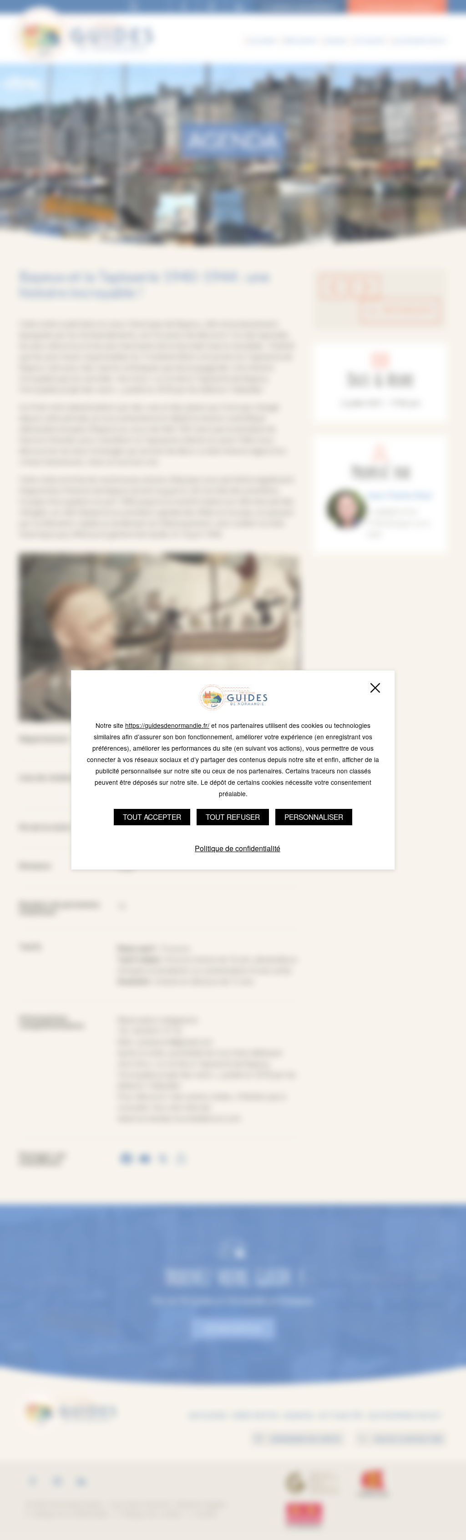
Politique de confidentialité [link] (237, 848)
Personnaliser (313, 817)
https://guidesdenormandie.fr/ (167, 725)
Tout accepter (152, 817)
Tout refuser (233, 817)
